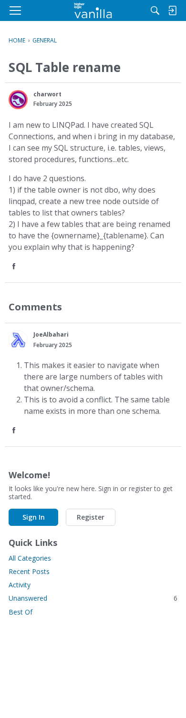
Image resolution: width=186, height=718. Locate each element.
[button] (18, 99)
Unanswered (93, 598)
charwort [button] (47, 94)
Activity (20, 584)
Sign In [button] (33, 517)
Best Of (20, 611)
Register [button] (90, 517)
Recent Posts (29, 571)
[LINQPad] (93, 10)
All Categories (30, 558)
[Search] (155, 10)
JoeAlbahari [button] (51, 334)
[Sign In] (172, 10)
